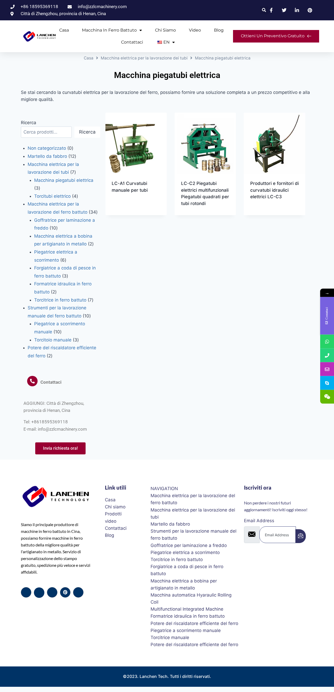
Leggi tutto (124, 207)
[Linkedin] (52, 592)
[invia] (300, 536)
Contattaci (132, 42)
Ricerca (28, 122)
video (195, 30)
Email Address (259, 520)
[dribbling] (65, 592)
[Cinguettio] (39, 592)
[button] (264, 10)
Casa (64, 30)
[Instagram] (78, 592)
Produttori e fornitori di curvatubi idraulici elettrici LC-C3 (274, 190)
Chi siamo (165, 30)
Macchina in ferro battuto (109, 30)
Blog (219, 30)
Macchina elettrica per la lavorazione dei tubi (144, 58)
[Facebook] (26, 592)
